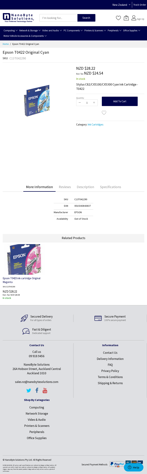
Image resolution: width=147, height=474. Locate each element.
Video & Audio (37, 420)
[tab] (39, 186)
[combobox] (58, 18)
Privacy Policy (110, 371)
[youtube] (45, 392)
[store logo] (18, 18)
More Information (39, 187)
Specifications (110, 187)
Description (85, 187)
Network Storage (37, 413)
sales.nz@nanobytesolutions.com (36, 382)
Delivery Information (110, 359)
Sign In (140, 16)
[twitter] (28, 392)
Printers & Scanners (36, 426)
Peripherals (36, 432)
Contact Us (110, 353)
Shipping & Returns (110, 383)
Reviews (65, 187)
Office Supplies (37, 438)
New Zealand (119, 4)
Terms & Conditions (110, 377)
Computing (36, 407)
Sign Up (140, 19)
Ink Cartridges (95, 124)
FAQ (110, 365)
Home (6, 44)
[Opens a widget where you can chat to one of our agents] (133, 467)
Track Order (139, 4)
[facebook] (37, 392)
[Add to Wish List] (104, 112)
